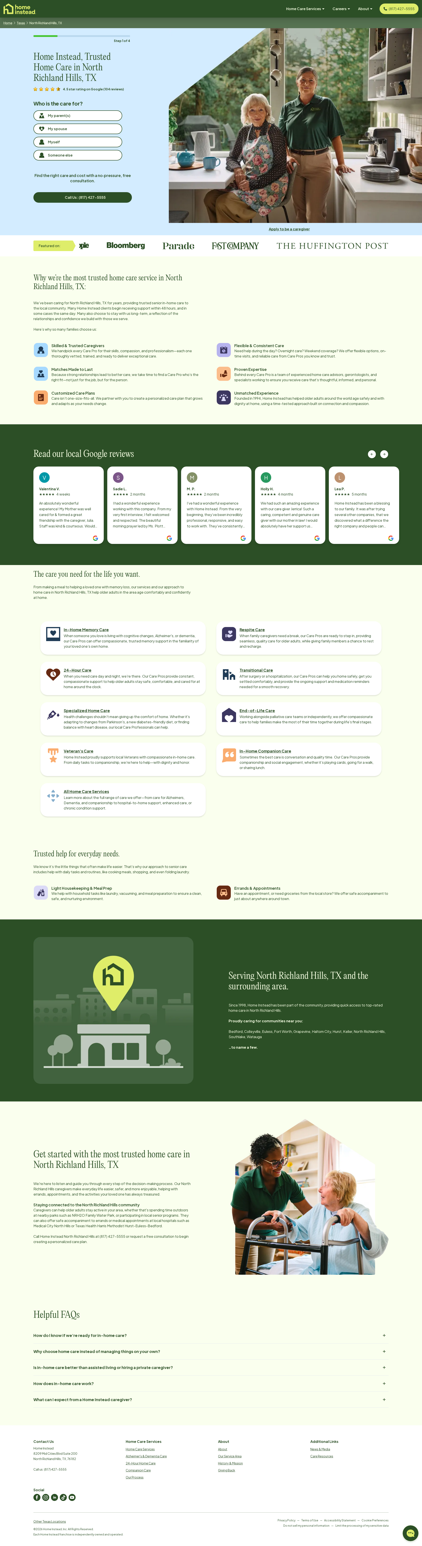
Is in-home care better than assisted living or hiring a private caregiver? (103, 1367)
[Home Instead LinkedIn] (54, 1497)
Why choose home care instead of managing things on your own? (96, 1351)
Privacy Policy (286, 1520)
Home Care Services (140, 1449)
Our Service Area (230, 1456)
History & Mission (230, 1463)
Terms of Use (309, 1520)
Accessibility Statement (340, 1520)
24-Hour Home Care (141, 1463)
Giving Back (226, 1470)
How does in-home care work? (63, 1383)
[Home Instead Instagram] (45, 1497)
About (222, 1449)
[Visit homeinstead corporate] (20, 9)
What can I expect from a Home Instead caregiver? (82, 1399)
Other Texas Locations (49, 1521)
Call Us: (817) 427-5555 (85, 197)
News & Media (320, 1449)
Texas (21, 23)
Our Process (135, 1477)
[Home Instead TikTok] (63, 1497)
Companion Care (138, 1470)
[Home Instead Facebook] (36, 1497)
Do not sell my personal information (306, 1525)
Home (8, 23)
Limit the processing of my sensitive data (362, 1525)
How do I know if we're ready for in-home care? (80, 1335)
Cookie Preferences (375, 1520)
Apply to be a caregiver (289, 229)
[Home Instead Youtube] (72, 1497)
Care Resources (321, 1456)
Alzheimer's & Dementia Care (146, 1456)
